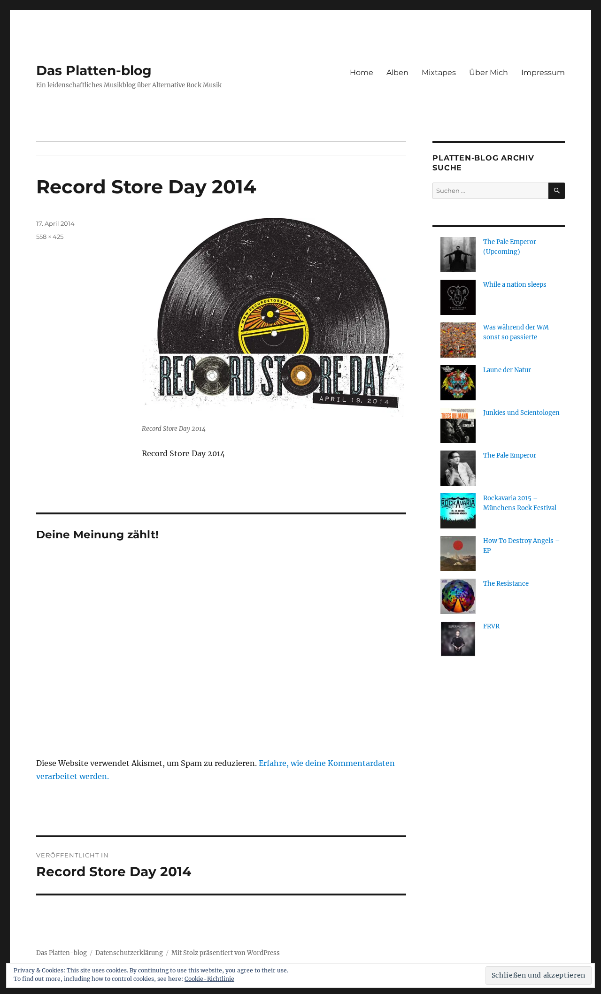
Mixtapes (439, 72)
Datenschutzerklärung (129, 953)
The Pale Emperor (509, 455)
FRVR (491, 626)
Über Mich (488, 72)
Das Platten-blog (94, 70)
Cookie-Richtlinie (209, 978)
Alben (397, 72)
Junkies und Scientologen (521, 413)
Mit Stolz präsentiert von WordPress (225, 953)
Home (361, 72)
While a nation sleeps (515, 285)
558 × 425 (49, 236)
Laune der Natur (507, 370)
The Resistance (506, 584)
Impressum (543, 72)
